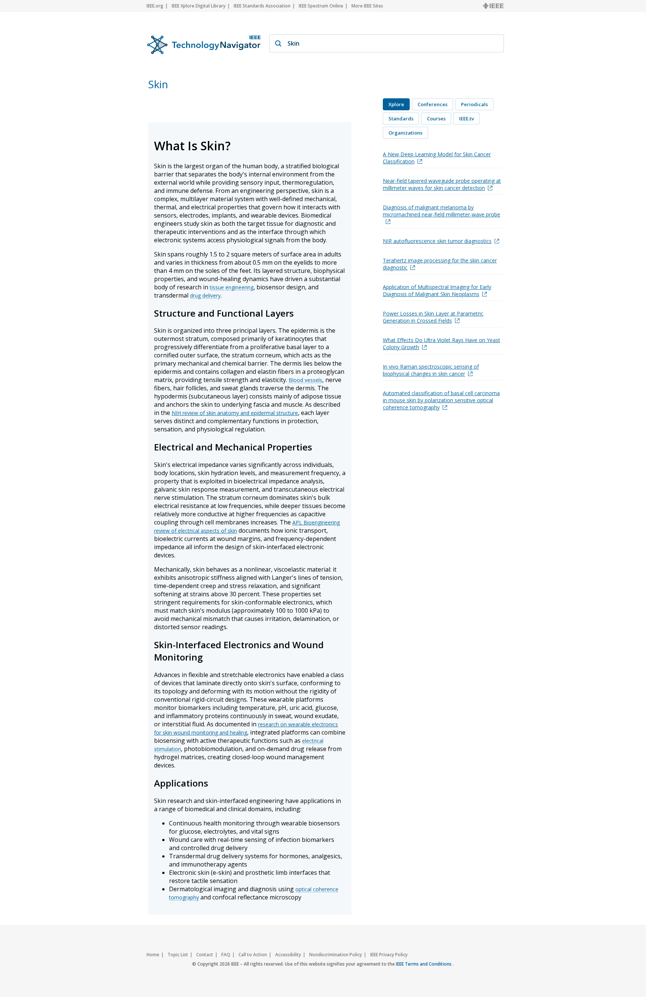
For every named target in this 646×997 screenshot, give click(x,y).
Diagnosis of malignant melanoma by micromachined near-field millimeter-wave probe (441, 211)
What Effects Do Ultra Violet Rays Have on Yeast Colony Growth (441, 343)
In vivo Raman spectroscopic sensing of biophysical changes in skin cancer (431, 370)
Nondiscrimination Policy (335, 954)
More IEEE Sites (367, 6)
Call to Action (253, 954)
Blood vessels (305, 380)
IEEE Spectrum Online (321, 6)
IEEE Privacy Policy (388, 954)
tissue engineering (231, 287)
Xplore (396, 104)
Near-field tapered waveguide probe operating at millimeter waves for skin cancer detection (442, 184)
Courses (436, 118)
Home (153, 954)
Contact (204, 954)
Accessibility (288, 954)
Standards (400, 118)
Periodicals (474, 104)
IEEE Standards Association (262, 6)
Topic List (177, 954)
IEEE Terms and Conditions (424, 964)
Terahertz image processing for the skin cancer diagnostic (440, 264)
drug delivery (205, 295)
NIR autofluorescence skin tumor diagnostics (437, 240)
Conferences (432, 104)
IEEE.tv (466, 118)
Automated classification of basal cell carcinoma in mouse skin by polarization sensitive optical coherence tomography (441, 400)
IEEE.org (155, 6)
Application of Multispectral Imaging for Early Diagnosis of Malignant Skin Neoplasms (437, 290)
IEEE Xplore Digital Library (198, 6)
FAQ (225, 954)
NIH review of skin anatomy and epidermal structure (235, 412)
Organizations (405, 132)
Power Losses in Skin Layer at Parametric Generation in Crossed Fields (433, 317)
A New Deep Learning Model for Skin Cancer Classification (437, 158)
